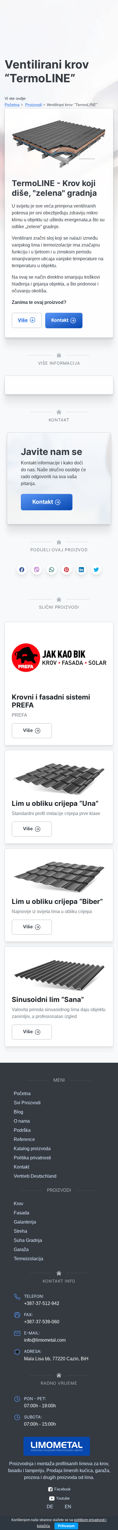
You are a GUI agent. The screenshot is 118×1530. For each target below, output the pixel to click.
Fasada (21, 1212)
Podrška (22, 1130)
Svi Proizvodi (27, 1102)
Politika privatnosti (32, 1157)
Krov (18, 1203)
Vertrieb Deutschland (35, 1176)
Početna (12, 104)
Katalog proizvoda (32, 1148)
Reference (24, 1139)
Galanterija (25, 1222)
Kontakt (59, 320)
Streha (20, 1231)
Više (23, 320)
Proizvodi (33, 104)
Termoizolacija (28, 1258)
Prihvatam (66, 1526)
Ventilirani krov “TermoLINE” (71, 104)
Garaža (21, 1249)
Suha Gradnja (28, 1240)
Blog (18, 1111)
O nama (22, 1121)
